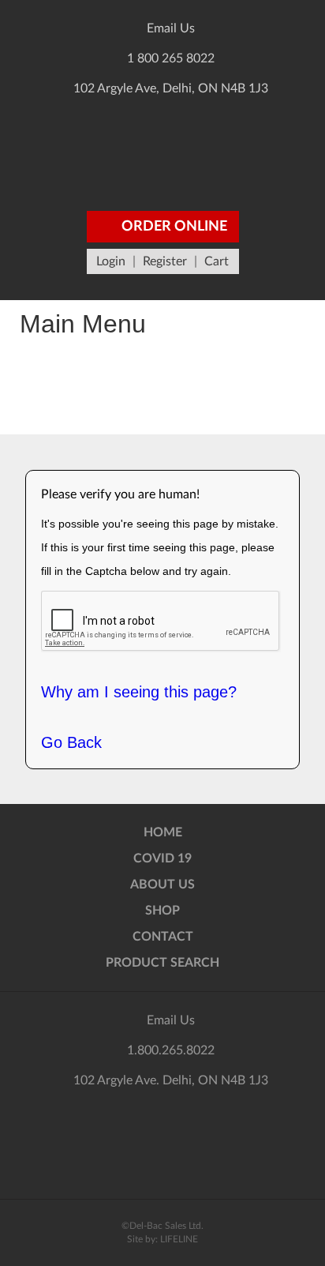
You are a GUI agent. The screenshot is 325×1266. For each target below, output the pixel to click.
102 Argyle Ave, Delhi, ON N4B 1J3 (170, 88)
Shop (162, 910)
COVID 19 (162, 858)
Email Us (171, 28)
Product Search (162, 962)
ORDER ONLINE (172, 227)
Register (165, 261)
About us (162, 884)
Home (163, 832)
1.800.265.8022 (171, 1050)
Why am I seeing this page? (139, 692)
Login (110, 261)
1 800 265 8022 (171, 58)
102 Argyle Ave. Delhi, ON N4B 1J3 (170, 1080)
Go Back (71, 742)
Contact (163, 936)
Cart (216, 261)
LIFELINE (179, 1239)
